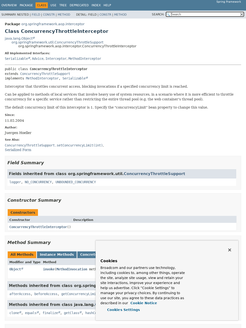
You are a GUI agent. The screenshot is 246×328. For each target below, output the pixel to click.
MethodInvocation (71, 269)
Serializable (16, 59)
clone (14, 313)
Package (26, 5)
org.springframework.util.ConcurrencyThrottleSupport (57, 42)
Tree (63, 5)
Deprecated (79, 5)
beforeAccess (45, 294)
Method (64, 14)
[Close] (229, 250)
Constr (49, 14)
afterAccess (20, 294)
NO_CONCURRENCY (38, 182)
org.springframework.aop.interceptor (53, 24)
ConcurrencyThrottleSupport (45, 74)
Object (15, 269)
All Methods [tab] (22, 254)
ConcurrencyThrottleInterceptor (38, 227)
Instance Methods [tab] (57, 254)
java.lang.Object (18, 38)
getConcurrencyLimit (79, 294)
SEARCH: (158, 14)
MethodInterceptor (84, 59)
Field (36, 14)
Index (96, 5)
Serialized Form (18, 150)
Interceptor (56, 59)
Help (107, 5)
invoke (49, 269)
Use (53, 5)
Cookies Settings (123, 310)
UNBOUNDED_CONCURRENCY (75, 182)
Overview (9, 5)
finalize (50, 313)
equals (31, 313)
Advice (37, 59)
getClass (71, 313)
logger (15, 182)
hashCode (93, 313)
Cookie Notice (143, 303)
